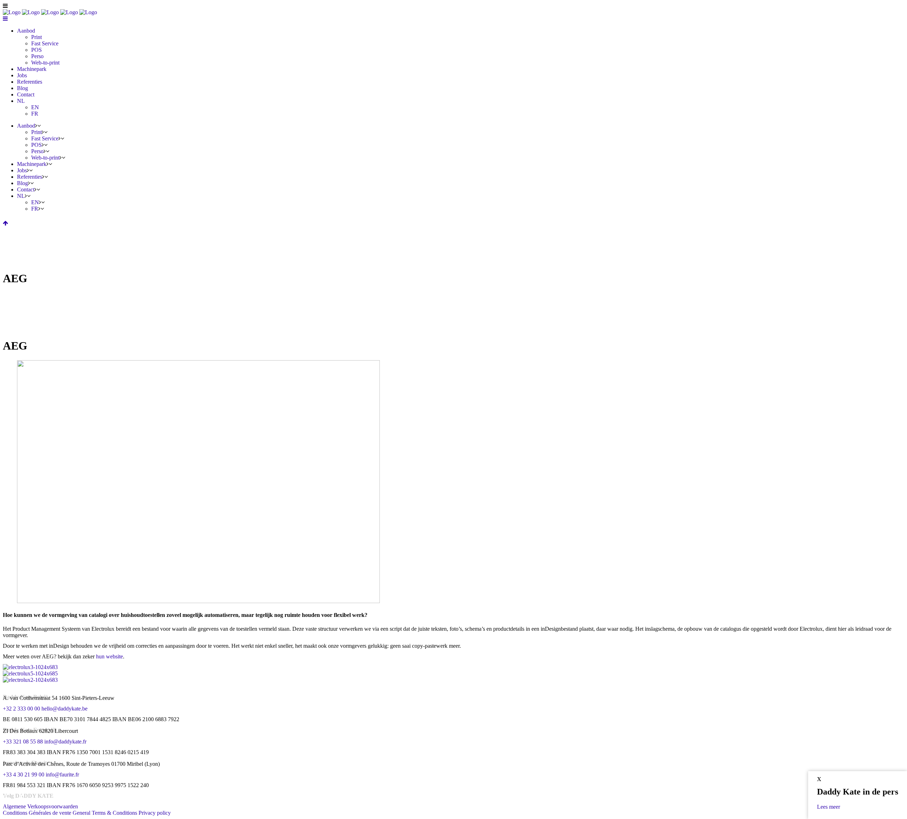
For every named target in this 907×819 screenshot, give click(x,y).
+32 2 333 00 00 (21, 709)
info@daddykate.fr (65, 742)
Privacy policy (155, 813)
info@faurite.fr (62, 774)
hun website (109, 656)
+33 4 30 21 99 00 (23, 774)
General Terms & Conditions (105, 813)
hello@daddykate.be (64, 709)
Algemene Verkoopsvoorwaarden (40, 806)
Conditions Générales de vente (37, 813)
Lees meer (828, 807)
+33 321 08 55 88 (23, 742)
